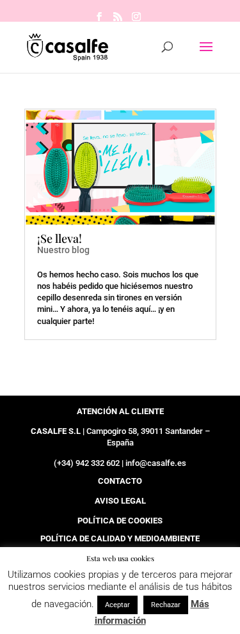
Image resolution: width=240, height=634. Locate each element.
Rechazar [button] (165, 605)
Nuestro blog (63, 250)
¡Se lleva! (59, 238)
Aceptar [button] (117, 605)
